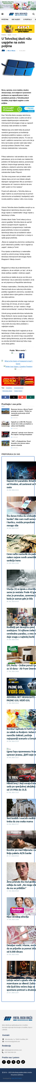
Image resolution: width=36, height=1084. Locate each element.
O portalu (27, 19)
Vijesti (9, 35)
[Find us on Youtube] (18, 1062)
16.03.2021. (22, 51)
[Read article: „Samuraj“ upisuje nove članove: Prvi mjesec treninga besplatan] (6, 434)
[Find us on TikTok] (23, 1062)
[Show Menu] (2, 14)
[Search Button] (33, 14)
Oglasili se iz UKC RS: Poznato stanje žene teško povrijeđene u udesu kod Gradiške (22, 424)
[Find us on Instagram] (9, 1062)
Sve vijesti (16, 19)
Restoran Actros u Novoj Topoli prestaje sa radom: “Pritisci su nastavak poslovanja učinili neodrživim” (21, 412)
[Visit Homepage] (18, 13)
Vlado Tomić (18, 391)
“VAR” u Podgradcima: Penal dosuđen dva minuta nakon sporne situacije (21, 443)
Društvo (14, 35)
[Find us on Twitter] (13, 1062)
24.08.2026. (15, 417)
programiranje (18, 388)
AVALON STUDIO (16, 1078)
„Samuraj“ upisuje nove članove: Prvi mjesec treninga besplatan (22, 434)
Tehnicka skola (7, 391)
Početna (5, 19)
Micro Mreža (11, 51)
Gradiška (9, 388)
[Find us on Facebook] (4, 1062)
